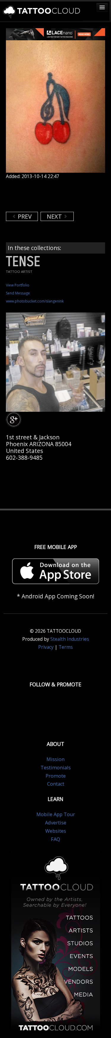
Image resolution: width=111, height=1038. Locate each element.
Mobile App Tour (55, 814)
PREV (24, 216)
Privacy (46, 647)
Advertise (55, 822)
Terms (66, 647)
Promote (56, 776)
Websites (55, 831)
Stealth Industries (69, 639)
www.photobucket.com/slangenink (35, 301)
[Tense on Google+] (14, 420)
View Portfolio (17, 285)
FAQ (55, 839)
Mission (55, 759)
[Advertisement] (53, 195)
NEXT (55, 216)
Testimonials (56, 767)
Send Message (18, 293)
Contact (55, 784)
